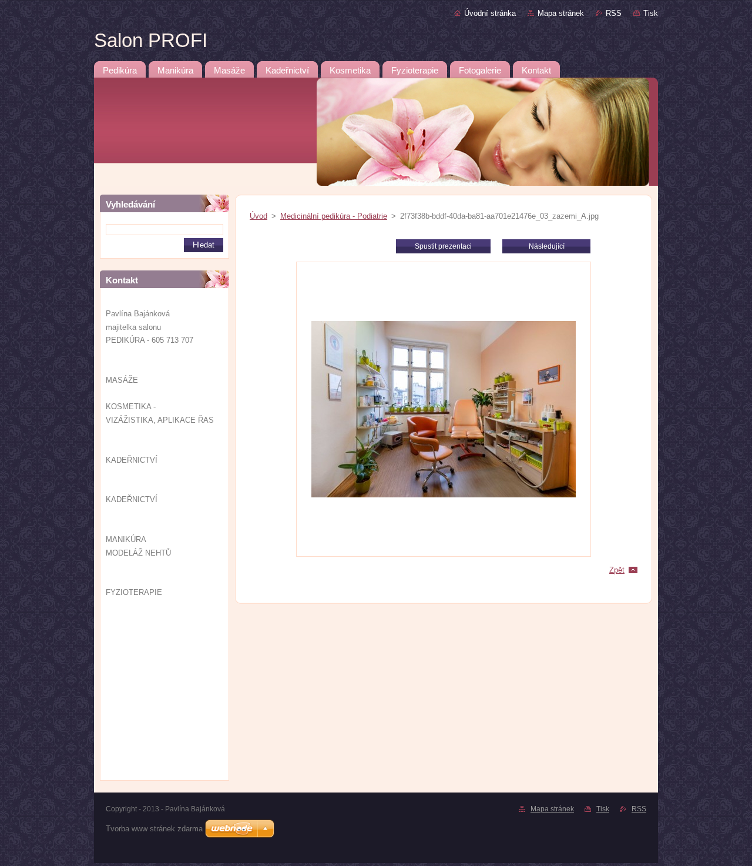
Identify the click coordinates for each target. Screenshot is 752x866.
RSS (614, 13)
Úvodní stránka (490, 13)
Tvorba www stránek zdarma (154, 828)
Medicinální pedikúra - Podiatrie (333, 216)
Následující (547, 246)
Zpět (617, 570)
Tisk (650, 13)
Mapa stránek (561, 13)
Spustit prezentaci (443, 246)
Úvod (258, 216)
